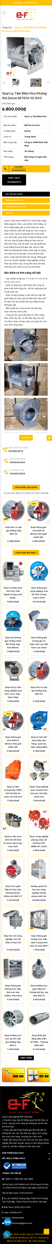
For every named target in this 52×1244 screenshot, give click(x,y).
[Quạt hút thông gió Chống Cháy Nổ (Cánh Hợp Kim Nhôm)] (13, 621)
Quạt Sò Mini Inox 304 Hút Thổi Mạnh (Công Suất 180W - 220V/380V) (13, 592)
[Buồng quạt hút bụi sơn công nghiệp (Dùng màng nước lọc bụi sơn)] (39, 870)
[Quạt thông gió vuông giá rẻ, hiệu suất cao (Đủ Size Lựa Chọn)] (39, 621)
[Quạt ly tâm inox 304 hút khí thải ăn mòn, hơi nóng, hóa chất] (13, 820)
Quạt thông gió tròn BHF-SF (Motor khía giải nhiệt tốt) (38, 532)
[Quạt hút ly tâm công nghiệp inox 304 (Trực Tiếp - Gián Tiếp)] (13, 671)
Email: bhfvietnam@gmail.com (18, 1223)
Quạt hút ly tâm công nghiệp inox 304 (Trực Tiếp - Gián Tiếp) (13, 692)
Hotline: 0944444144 (14, 1218)
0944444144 (31, 2)
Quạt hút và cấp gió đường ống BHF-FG (13, 530)
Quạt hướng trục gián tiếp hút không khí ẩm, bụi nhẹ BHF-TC (39, 990)
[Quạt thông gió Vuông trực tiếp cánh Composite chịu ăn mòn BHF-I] (39, 919)
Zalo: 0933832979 (13, 1212)
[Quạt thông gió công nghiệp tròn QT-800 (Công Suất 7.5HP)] (39, 571)
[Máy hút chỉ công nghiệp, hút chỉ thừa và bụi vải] (13, 919)
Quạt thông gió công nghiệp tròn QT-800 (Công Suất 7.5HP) (39, 592)
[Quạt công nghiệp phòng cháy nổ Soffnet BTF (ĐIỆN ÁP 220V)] (39, 820)
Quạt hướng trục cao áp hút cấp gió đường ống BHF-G (13, 1040)
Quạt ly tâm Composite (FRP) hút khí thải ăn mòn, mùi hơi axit (13, 791)
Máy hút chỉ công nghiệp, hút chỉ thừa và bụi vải (13, 939)
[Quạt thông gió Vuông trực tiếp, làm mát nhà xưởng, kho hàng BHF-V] (13, 969)
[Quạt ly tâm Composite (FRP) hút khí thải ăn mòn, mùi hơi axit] (13, 770)
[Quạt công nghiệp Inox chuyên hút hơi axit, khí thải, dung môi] (39, 770)
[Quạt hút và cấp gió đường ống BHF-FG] (13, 511)
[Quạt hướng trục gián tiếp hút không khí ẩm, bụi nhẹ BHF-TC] (39, 969)
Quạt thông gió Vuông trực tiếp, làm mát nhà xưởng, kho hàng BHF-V (13, 990)
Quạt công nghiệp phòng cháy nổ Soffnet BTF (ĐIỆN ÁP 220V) (39, 841)
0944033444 (17, 473)
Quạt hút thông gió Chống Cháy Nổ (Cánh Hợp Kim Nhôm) (13, 642)
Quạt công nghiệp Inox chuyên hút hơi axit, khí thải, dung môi (39, 791)
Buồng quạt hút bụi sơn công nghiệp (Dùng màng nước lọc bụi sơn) (39, 891)
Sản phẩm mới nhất (25, 553)
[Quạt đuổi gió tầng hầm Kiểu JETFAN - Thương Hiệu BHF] (39, 1019)
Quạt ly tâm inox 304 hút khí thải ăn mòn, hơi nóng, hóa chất (13, 841)
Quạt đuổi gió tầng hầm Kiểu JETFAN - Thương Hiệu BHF (39, 1040)
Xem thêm (26, 437)
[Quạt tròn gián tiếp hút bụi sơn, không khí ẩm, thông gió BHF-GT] (13, 870)
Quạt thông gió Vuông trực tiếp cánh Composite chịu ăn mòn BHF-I (39, 940)
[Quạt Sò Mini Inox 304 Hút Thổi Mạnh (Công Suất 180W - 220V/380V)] (13, 571)
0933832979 (15, 451)
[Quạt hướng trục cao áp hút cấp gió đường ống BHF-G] (13, 1019)
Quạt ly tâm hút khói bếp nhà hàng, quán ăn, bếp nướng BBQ (39, 742)
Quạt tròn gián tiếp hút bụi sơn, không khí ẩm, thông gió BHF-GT (13, 891)
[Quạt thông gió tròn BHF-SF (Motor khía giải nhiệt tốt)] (38, 511)
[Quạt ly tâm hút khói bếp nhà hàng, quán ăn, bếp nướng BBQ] (39, 720)
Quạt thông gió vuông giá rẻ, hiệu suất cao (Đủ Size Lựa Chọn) (39, 642)
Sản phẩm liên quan (26, 487)
